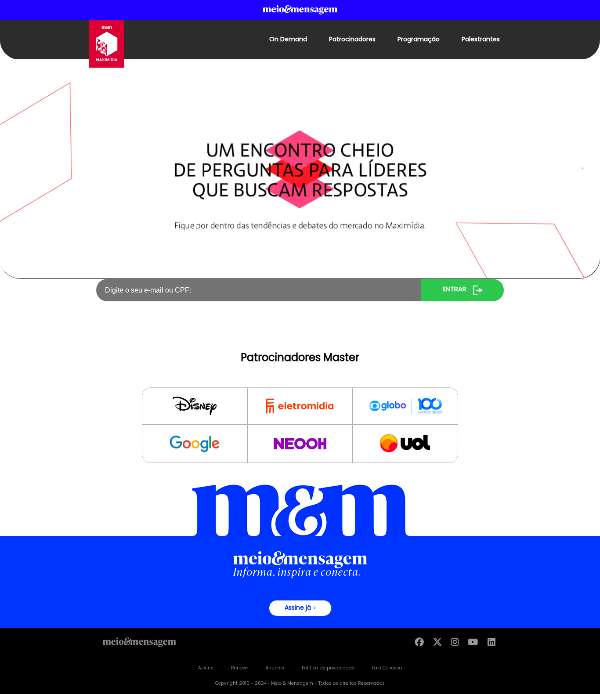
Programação (419, 39)
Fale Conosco (387, 668)
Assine (205, 668)
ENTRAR (454, 289)
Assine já (299, 608)
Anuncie (274, 668)
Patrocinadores (352, 39)
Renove (239, 668)
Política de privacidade (328, 668)
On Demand (288, 39)
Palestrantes (481, 39)
